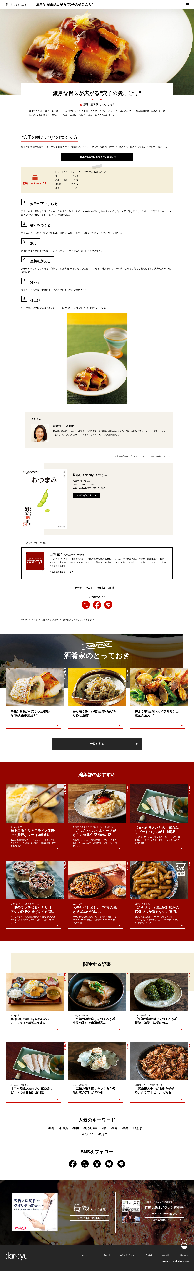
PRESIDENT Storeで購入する (164, 1214)
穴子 (89, 587)
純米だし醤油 (105, 587)
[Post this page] (86, 605)
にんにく (88, 1134)
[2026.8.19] (97, 880)
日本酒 (63, 1128)
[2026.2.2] (159, 992)
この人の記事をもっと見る (61, 572)
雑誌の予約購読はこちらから (164, 1220)
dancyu (24, 620)
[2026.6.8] (35, 1061)
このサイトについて (86, 1255)
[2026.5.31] (159, 1061)
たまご (102, 1134)
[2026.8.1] (97, 803)
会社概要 (165, 1255)
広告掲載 (149, 1255)
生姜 (78, 587)
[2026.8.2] (35, 880)
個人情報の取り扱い (128, 1255)
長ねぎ (137, 1128)
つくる (34, 620)
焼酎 (51, 1128)
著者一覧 (107, 1255)
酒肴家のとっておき (102, 104)
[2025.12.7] (159, 880)
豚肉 (75, 1128)
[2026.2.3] (97, 1061)
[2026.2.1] (97, 992)
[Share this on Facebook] (97, 605)
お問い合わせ (184, 1255)
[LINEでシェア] (108, 605)
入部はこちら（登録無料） (90, 1218)
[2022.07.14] (159, 687)
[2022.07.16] (35, 687)
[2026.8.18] (159, 803)
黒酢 (125, 1128)
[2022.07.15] (97, 687)
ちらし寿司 (90, 1128)
